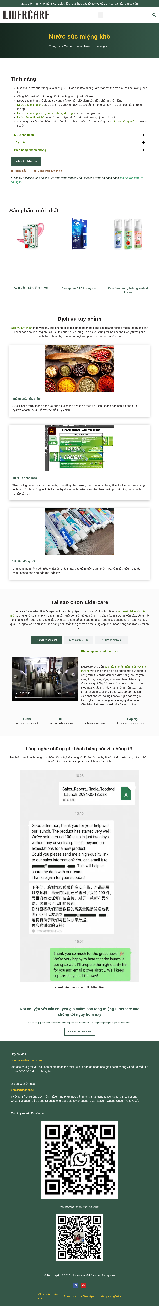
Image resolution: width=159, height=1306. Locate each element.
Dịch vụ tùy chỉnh (21, 327)
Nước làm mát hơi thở (31, 117)
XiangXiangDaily (110, 1296)
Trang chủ (55, 46)
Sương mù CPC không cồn (79, 288)
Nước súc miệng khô (30, 104)
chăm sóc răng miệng (123, 121)
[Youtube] (83, 1285)
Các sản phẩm (73, 46)
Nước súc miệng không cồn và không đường (45, 113)
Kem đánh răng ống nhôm (31, 287)
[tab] (46, 640)
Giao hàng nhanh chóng (30, 150)
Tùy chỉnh (20, 142)
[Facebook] (75, 1285)
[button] (100, 15)
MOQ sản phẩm (24, 134)
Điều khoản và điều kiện (79, 1296)
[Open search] (154, 15)
